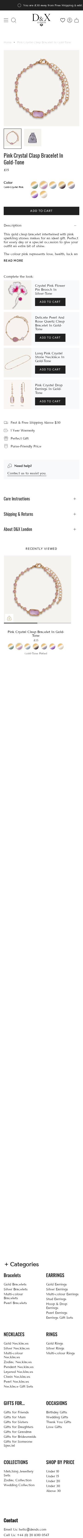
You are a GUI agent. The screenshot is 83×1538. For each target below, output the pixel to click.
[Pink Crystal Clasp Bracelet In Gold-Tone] (37, 589)
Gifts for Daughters (18, 1427)
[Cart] (76, 20)
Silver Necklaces (17, 1348)
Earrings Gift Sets (59, 1318)
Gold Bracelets (15, 1284)
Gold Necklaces (16, 1343)
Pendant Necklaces (19, 1367)
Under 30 (53, 1486)
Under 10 (52, 1471)
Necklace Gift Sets (18, 1386)
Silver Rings (55, 1348)
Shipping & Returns (18, 514)
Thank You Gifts (58, 1422)
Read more (14, 260)
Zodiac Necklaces (18, 1362)
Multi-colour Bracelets (13, 1296)
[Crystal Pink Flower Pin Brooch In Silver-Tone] (17, 295)
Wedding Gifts (57, 1417)
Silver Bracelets (16, 1289)
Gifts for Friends (16, 1412)
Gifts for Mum (15, 1417)
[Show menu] (6, 20)
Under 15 (52, 1476)
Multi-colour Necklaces (13, 1355)
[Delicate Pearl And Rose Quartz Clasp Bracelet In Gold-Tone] (17, 329)
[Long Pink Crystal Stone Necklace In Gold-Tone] (17, 362)
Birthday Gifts (56, 1412)
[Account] (69, 20)
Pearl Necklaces (16, 1382)
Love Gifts (54, 1427)
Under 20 (53, 1481)
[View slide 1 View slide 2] (37, 589)
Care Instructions (17, 499)
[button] (13, 20)
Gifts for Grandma (18, 1432)
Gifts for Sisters (16, 1422)
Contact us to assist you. (26, 473)
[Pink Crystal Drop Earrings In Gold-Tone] (17, 394)
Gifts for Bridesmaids (20, 1437)
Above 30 (53, 1491)
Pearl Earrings (56, 1313)
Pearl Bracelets (15, 1303)
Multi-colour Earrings (62, 1294)
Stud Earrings (56, 1299)
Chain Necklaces (17, 1377)
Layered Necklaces (18, 1372)
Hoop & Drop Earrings (56, 1306)
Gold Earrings (56, 1284)
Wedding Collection (19, 1485)
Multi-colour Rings (60, 1353)
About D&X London (18, 529)
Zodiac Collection (18, 1480)
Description (12, 225)
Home (8, 42)
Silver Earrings (57, 1289)
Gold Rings (54, 1343)
